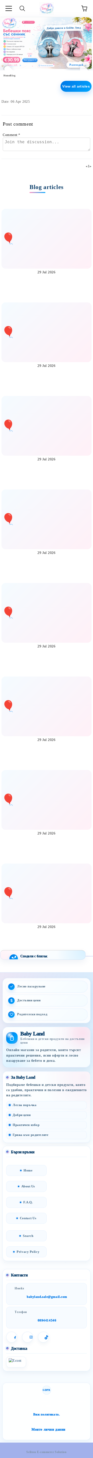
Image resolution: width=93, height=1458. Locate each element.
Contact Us (28, 1218)
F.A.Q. (28, 1202)
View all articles (76, 86)
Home (6, 75)
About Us (28, 1186)
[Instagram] (27, 1337)
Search (28, 1236)
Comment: (11, 135)
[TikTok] (43, 1337)
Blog (12, 75)
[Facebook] (11, 1337)
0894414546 (47, 1320)
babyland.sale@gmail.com (47, 1297)
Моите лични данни (48, 1429)
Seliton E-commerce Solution (46, 1452)
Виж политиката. (46, 1414)
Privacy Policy (28, 1252)
